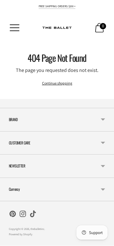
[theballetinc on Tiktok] (33, 215)
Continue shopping (57, 83)
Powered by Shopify (20, 234)
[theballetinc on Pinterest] (12, 215)
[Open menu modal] (14, 28)
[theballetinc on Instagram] (23, 215)
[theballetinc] (57, 28)
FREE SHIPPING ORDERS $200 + (57, 6)
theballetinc (37, 229)
